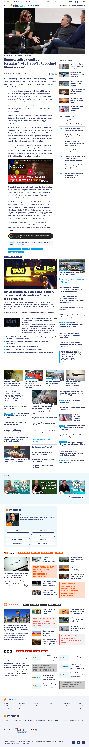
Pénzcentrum (24, 553)
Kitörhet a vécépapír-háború (42, 447)
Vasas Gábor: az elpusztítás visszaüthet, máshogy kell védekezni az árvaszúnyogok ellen (12, 382)
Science (45, 651)
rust (21, 252)
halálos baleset (36, 249)
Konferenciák (47, 553)
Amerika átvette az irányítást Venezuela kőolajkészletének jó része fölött (70, 344)
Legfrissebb (67, 703)
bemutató (26, 249)
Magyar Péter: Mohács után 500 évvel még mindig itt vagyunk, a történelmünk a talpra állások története (39, 320)
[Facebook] (78, 742)
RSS (21, 743)
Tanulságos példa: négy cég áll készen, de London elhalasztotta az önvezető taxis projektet (29, 295)
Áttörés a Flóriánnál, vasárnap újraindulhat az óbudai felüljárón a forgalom (54, 382)
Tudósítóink (37, 703)
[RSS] (73, 742)
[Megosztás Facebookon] (50, 73)
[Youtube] (83, 742)
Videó (65, 708)
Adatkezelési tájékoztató (50, 741)
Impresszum (38, 741)
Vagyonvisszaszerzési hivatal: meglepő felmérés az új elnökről (16, 415)
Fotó (80, 703)
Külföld (18, 242)
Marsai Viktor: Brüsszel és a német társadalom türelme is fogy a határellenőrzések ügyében (16, 439)
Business (20, 651)
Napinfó (51, 708)
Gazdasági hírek (74, 720)
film (10, 249)
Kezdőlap (12, 242)
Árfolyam (35, 553)
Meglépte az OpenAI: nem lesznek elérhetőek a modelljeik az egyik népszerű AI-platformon (16, 575)
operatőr (17, 249)
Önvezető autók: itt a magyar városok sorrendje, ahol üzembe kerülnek (30, 312)
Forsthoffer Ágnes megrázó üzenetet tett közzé (22, 346)
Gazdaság (6, 708)
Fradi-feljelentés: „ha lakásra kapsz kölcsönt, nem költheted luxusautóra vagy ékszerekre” (72, 356)
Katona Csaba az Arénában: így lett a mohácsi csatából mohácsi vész (29, 352)
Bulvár (50, 703)
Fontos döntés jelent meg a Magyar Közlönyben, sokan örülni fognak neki (72, 427)
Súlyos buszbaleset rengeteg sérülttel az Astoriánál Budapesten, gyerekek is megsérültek (71, 289)
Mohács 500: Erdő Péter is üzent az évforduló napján (24, 349)
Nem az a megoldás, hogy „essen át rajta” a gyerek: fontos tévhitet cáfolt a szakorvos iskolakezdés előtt (42, 408)
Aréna (83, 720)
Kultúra (21, 706)
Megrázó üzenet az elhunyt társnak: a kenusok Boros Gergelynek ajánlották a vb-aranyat (33, 383)
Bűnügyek (51, 706)
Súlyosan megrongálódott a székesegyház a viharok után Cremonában (69, 335)
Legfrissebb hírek (16, 720)
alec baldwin (13, 252)
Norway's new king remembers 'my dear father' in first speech (43, 668)
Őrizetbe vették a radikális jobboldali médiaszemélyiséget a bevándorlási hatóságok (71, 453)
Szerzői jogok (15, 743)
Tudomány (22, 703)
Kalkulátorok (54, 604)
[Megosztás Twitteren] (53, 73)
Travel (36, 651)
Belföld (6, 703)
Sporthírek (64, 720)
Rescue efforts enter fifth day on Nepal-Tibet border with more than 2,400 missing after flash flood (16, 665)
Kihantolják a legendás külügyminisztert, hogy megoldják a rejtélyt (72, 444)
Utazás (43, 604)
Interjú (35, 706)
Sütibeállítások (27, 743)
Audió (65, 706)
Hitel (26, 604)
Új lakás (58, 553)
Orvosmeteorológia (53, 720)
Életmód (36, 708)
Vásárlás (34, 604)
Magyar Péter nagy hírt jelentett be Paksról (69, 274)
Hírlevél (81, 706)
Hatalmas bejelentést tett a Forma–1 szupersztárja (15, 461)
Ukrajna (36, 5)
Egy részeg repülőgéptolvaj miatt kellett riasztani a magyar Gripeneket (73, 382)
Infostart (7, 73)
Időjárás (81, 708)
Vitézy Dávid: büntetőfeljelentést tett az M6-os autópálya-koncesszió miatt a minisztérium (16, 396)
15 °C (83, 1)
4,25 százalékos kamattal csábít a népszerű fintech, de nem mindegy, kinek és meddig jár (71, 393)
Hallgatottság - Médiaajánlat (25, 741)
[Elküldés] (56, 73)
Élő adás (18, 531)
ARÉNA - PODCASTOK (77, 5)
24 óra (30, 5)
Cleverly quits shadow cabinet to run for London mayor (71, 684)
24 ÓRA (74, 116)
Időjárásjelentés (40, 720)
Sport (28, 651)
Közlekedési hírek (28, 720)
